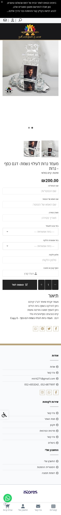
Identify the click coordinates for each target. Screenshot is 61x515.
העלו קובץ (29, 273)
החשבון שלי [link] (49, 461)
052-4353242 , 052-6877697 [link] (39, 384)
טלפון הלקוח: (53, 254)
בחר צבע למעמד (52, 226)
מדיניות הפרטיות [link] (47, 430)
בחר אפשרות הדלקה (50, 240)
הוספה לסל (18, 284)
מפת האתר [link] (50, 419)
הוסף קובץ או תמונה (50, 268)
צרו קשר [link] (51, 372)
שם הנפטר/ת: (53, 185)
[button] (50, 148)
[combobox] (30, 232)
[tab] (32, 128)
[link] (53, 507)
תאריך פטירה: (53, 212)
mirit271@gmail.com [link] (43, 378)
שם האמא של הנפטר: (50, 199)
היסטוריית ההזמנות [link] (46, 467)
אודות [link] (52, 366)
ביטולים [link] (51, 442)
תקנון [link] (52, 424)
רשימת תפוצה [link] (48, 473)
